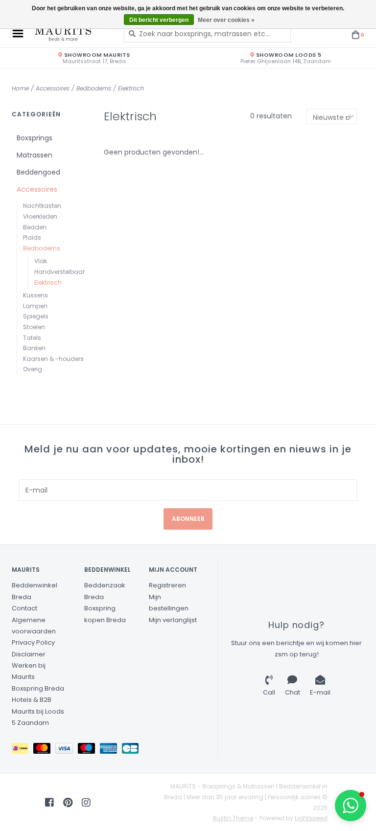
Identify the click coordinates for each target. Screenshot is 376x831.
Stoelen (34, 327)
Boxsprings (34, 138)
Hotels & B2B (31, 699)
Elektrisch (131, 88)
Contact (24, 608)
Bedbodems (93, 88)
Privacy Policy (33, 642)
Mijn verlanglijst (173, 620)
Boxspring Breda (38, 688)
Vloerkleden (40, 216)
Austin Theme (232, 818)
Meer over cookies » (226, 20)
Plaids (32, 237)
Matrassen (34, 155)
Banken (34, 348)
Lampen (35, 306)
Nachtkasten (42, 206)
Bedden (35, 227)
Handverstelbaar (59, 272)
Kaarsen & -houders (53, 359)
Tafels (32, 338)
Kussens (35, 295)
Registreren (167, 585)
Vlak (40, 261)
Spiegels (35, 316)
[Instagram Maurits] (86, 803)
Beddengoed (38, 172)
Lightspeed (311, 818)
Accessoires (53, 88)
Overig (32, 369)
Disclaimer (29, 654)
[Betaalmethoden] (22, 750)
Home (20, 88)
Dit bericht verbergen (158, 20)
